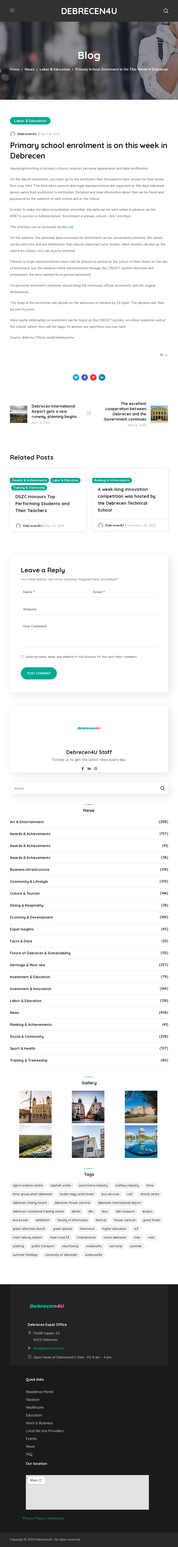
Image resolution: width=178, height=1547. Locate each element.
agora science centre (28, 1185)
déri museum (125, 1211)
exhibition (42, 1220)
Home (15, 69)
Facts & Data (21, 941)
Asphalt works (61, 1185)
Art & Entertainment (27, 822)
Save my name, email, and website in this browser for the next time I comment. (81, 657)
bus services (110, 1194)
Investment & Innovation (30, 989)
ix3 (136, 1229)
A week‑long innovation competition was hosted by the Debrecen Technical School (126, 499)
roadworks (94, 1246)
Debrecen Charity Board (30, 1203)
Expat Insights (22, 929)
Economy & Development (31, 917)
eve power (20, 1220)
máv (151, 1237)
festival (101, 1220)
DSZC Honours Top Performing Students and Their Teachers (42, 503)
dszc (105, 1211)
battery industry (127, 1185)
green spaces (62, 1229)
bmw (150, 1185)
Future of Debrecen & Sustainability (40, 953)
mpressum (56, 1518)
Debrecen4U (27, 134)
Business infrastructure (29, 869)
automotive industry (93, 1185)
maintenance (86, 1237)
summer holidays (25, 1255)
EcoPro (147, 1211)
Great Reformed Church (29, 1229)
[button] (166, 11)
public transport (43, 1246)
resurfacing (70, 1246)
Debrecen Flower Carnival (72, 1203)
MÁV (137, 1237)
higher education (114, 1229)
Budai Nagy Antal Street (77, 1194)
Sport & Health (22, 1048)
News (30, 69)
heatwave (87, 1229)
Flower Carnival (124, 1220)
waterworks (93, 1255)
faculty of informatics (72, 1220)
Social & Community (27, 1036)
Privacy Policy (33, 1518)
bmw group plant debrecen (32, 1194)
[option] (48, 499)
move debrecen (115, 1237)
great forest (151, 1220)
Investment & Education (30, 977)
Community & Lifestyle (29, 881)
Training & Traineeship (29, 488)
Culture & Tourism (25, 893)
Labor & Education (55, 69)
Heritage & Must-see (27, 965)
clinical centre (149, 1194)
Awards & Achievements (29, 480)
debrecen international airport (119, 1203)
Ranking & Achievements (112, 480)
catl (129, 1194)
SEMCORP (116, 1246)
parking (18, 1246)
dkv (91, 1211)
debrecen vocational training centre (38, 1211)
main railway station (27, 1237)
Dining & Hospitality (26, 905)
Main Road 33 (59, 1237)
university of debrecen (61, 1255)
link (71, 227)
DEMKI (76, 1211)
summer (136, 1246)
